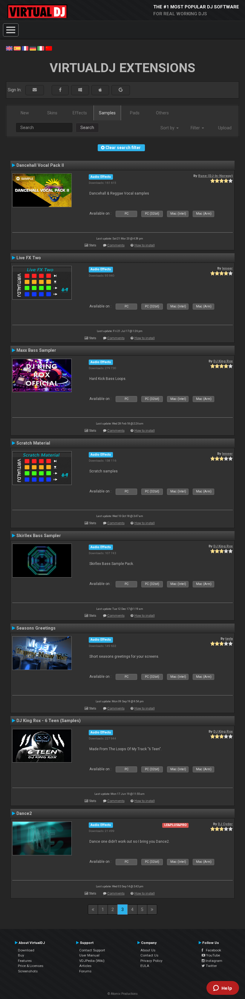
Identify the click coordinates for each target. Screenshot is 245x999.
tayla (229, 638)
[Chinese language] (48, 48)
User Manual (89, 955)
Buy (21, 955)
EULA (144, 966)
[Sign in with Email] (34, 90)
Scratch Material (33, 443)
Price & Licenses (30, 966)
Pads (135, 112)
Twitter (211, 966)
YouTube (212, 955)
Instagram (213, 961)
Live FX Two (28, 257)
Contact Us (149, 955)
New (25, 112)
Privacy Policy (151, 961)
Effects (80, 112)
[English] (9, 48)
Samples (107, 112)
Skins (52, 112)
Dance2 (24, 813)
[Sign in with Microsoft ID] (80, 90)
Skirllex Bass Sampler (38, 535)
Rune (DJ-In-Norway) (215, 176)
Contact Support (92, 950)
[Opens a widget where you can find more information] (222, 988)
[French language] (25, 48)
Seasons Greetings (36, 628)
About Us (147, 950)
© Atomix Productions (123, 994)
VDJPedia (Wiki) (92, 961)
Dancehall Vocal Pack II (40, 165)
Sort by (168, 127)
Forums (85, 971)
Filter (196, 127)
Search (87, 127)
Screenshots (28, 971)
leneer (227, 268)
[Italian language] (40, 48)
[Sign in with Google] (120, 90)
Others (162, 112)
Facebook (212, 950)
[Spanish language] (17, 48)
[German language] (33, 48)
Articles (85, 966)
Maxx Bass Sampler (36, 350)
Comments (116, 245)
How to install (144, 245)
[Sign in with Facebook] (60, 90)
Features (25, 961)
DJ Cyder (225, 824)
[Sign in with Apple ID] (100, 90)
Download (26, 950)
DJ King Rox (223, 361)
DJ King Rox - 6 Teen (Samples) (48, 720)
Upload (225, 127)
